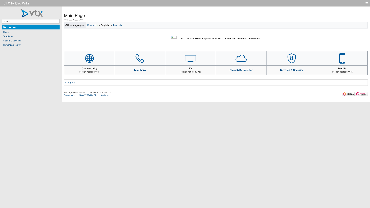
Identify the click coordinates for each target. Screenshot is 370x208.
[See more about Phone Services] (140, 58)
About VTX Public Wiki (88, 95)
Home (6, 32)
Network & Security (12, 44)
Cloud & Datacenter (12, 40)
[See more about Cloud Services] (241, 58)
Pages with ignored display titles (94, 82)
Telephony (8, 36)
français (117, 25)
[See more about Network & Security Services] (291, 58)
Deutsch (91, 25)
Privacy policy (70, 95)
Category (70, 82)
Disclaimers (105, 95)
